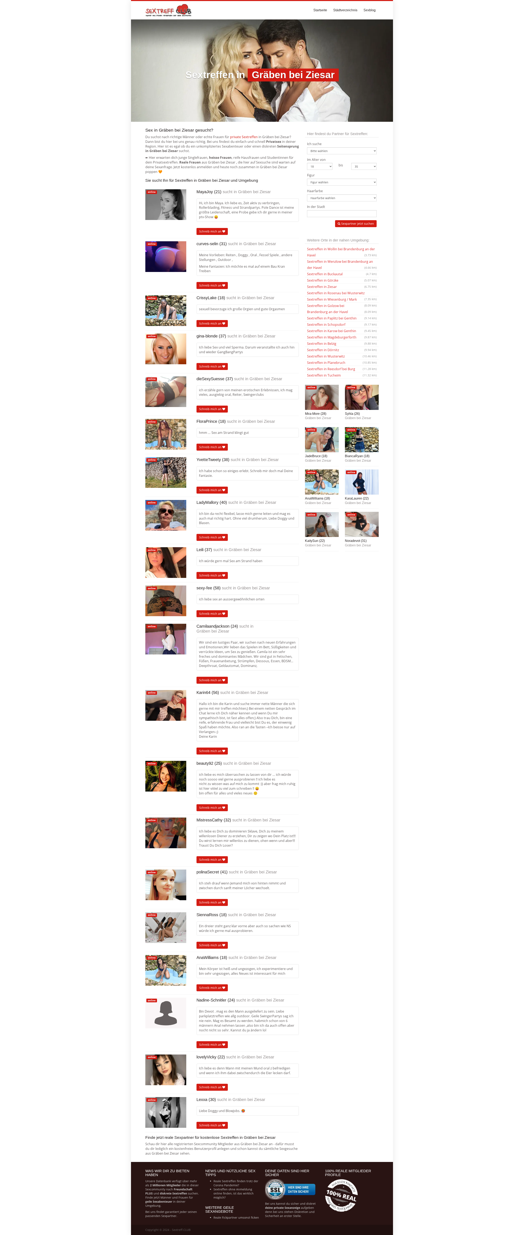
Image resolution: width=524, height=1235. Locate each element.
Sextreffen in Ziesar (342, 286)
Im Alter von (316, 159)
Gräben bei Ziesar (254, 191)
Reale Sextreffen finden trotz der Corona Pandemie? (235, 1183)
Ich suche (314, 144)
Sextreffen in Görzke (342, 280)
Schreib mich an (210, 231)
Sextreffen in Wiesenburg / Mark (342, 300)
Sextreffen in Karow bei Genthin (342, 331)
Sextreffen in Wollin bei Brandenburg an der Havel (342, 252)
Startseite (320, 10)
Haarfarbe (315, 191)
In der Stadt (316, 206)
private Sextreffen (244, 137)
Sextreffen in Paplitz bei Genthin (342, 318)
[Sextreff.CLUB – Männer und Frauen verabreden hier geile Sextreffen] (168, 10)
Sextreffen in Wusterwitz (342, 356)
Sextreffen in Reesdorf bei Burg (342, 369)
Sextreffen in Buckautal (342, 274)
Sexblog (370, 10)
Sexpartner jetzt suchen (357, 224)
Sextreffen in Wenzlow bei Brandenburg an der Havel (342, 264)
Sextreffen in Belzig (342, 343)
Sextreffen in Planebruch (342, 362)
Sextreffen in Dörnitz (342, 350)
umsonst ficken (248, 1217)
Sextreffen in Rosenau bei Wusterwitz (342, 293)
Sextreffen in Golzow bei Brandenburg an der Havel (342, 308)
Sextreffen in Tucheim (342, 375)
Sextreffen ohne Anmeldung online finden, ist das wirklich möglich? (233, 1193)
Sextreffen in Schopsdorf (342, 324)
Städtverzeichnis (345, 10)
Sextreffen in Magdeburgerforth (342, 337)
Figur (311, 175)
